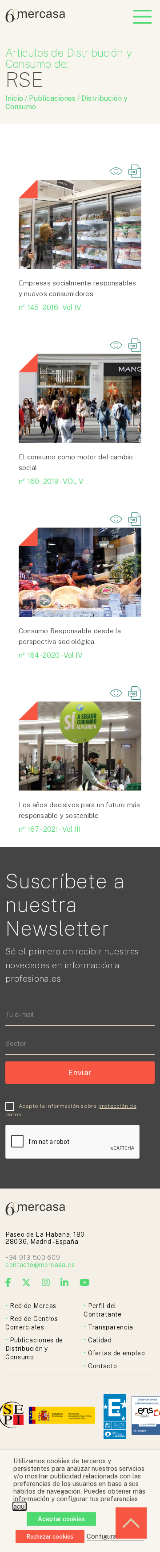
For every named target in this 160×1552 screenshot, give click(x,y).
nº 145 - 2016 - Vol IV (50, 307)
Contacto (102, 1366)
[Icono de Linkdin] (64, 1282)
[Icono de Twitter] (26, 1282)
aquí (19, 1506)
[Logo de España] (63, 1416)
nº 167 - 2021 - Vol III (50, 829)
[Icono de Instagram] (46, 1282)
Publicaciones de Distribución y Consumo (34, 1349)
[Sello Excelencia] (115, 1416)
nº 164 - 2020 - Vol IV (51, 655)
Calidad (100, 1340)
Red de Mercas (33, 1305)
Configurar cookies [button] (115, 1536)
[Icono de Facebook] (8, 1282)
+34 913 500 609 (32, 1257)
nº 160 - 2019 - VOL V (51, 481)
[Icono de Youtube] (85, 1282)
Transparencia (110, 1327)
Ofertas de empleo (116, 1353)
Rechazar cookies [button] (50, 1536)
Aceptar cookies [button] (61, 1519)
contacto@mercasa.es (40, 1264)
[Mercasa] (35, 20)
